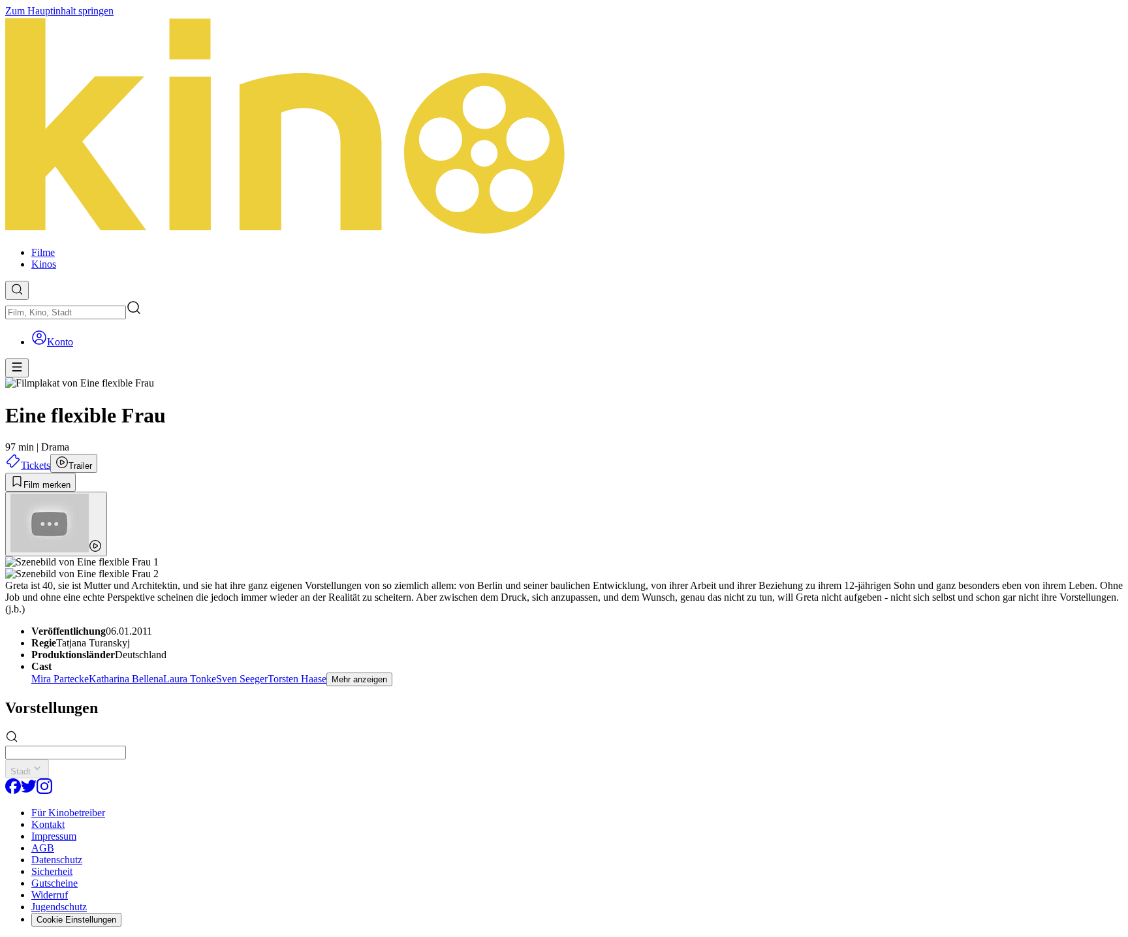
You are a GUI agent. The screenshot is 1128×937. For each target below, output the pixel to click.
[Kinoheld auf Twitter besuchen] (29, 790)
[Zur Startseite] (564, 126)
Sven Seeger (242, 678)
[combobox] (65, 312)
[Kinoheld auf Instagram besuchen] (44, 790)
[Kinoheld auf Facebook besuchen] (13, 790)
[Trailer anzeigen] (56, 524)
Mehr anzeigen (359, 679)
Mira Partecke (60, 678)
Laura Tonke (189, 678)
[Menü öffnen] (17, 367)
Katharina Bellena (126, 678)
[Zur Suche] (17, 290)
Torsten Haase (297, 678)
